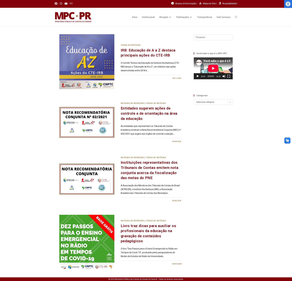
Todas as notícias (131, 45)
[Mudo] (223, 76)
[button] (288, 4)
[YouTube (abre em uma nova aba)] (66, 3)
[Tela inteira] (228, 76)
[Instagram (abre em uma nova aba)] (61, 3)
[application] (213, 68)
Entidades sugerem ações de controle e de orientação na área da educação (149, 113)
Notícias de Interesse (132, 103)
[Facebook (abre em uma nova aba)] (57, 3)
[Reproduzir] (197, 76)
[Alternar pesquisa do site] (236, 17)
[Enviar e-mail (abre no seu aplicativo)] (71, 3)
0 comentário (129, 78)
